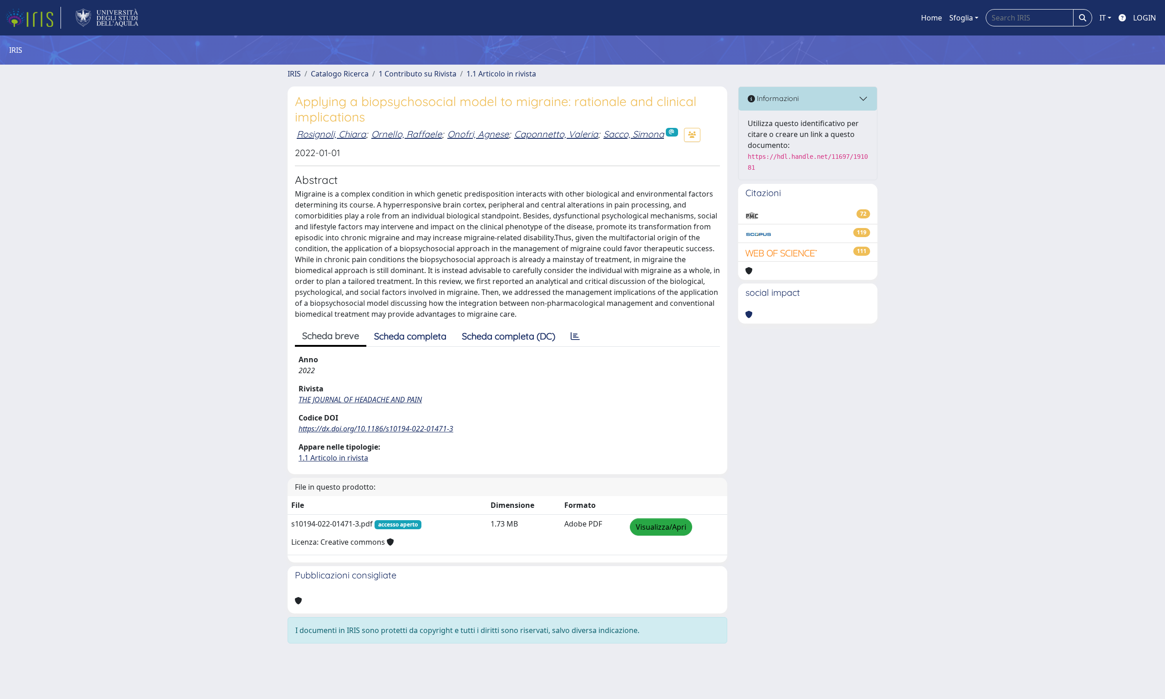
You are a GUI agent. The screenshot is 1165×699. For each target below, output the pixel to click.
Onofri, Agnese (478, 134)
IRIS (294, 74)
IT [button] (1102, 18)
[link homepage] (33, 18)
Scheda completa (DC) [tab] (508, 336)
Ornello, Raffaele (406, 134)
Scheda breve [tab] (330, 335)
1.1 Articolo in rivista (501, 74)
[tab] (575, 336)
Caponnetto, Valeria (556, 134)
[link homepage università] (107, 18)
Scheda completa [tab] (410, 336)
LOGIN (1144, 18)
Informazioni (777, 98)
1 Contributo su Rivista (417, 74)
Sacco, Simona (633, 134)
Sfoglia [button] (961, 18)
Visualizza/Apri (661, 527)
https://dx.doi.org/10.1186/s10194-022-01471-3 (376, 429)
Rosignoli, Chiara (331, 134)
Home (931, 18)
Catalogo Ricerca (340, 74)
